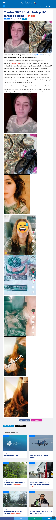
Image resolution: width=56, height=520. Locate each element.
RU (6, 6)
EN (8, 6)
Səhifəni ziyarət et (24, 421)
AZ (3, 6)
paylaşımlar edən (37, 55)
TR (10, 6)
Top (53, 517)
